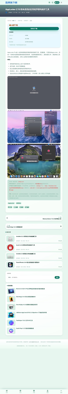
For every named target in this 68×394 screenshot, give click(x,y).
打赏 (10, 207)
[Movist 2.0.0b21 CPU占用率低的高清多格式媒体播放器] (11, 291)
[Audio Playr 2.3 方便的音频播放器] (11, 331)
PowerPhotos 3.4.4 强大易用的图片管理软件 (27, 262)
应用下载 (20, 20)
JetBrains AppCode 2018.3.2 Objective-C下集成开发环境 (31, 312)
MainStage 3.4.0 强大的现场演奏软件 (26, 296)
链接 (27, 207)
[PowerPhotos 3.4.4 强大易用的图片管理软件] (10, 265)
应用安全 (18, 203)
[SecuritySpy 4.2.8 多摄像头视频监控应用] (11, 307)
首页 (15, 20)
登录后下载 (34, 28)
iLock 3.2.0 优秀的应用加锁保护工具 (25, 245)
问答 (34, 392)
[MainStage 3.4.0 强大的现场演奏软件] (11, 299)
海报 (22, 207)
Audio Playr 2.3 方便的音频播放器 (25, 328)
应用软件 (10, 12)
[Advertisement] (34, 371)
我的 (48, 392)
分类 (20, 392)
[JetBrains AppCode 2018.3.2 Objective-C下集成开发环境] (11, 315)
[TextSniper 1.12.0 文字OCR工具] (11, 323)
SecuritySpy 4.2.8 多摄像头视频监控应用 (26, 304)
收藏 (16, 207)
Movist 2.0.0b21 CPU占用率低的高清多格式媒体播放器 (30, 288)
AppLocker (11, 203)
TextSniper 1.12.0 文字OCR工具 (24, 320)
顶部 (61, 392)
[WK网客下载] (6, 12)
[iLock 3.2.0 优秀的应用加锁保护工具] (10, 247)
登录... (10, 277)
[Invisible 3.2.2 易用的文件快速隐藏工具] (10, 239)
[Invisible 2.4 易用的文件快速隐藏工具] (10, 256)
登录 (57, 2)
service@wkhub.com (34, 341)
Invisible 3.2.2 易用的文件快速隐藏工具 (26, 236)
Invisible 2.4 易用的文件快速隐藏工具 (25, 253)
